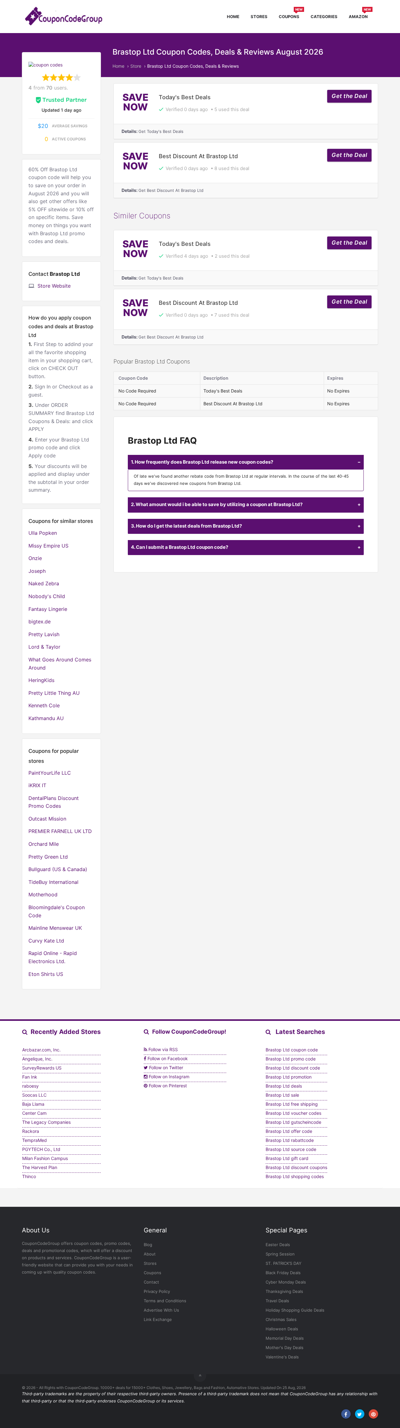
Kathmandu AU (46, 718)
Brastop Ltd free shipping (292, 1104)
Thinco (29, 1176)
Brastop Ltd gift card (287, 1158)
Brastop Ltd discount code (293, 1067)
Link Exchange (158, 1319)
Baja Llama (33, 1104)
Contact (151, 1281)
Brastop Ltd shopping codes (295, 1176)
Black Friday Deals (283, 1272)
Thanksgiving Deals (284, 1291)
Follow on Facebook (167, 1058)
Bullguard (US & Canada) (57, 869)
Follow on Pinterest (167, 1085)
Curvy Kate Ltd (46, 941)
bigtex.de (39, 621)
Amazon (360, 15)
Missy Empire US (48, 546)
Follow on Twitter (165, 1067)
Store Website (54, 286)
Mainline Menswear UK (55, 928)
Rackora (30, 1131)
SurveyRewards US (42, 1067)
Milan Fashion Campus (45, 1158)
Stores (259, 16)
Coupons (290, 15)
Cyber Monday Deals (286, 1281)
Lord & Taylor (44, 647)
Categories (324, 16)
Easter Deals (278, 1244)
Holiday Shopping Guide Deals (295, 1310)
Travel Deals (277, 1300)
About (150, 1253)
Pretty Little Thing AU (54, 693)
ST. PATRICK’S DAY (284, 1263)
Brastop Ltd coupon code (292, 1049)
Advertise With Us (161, 1310)
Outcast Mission (47, 819)
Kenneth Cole (44, 705)
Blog (148, 1244)
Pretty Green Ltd (48, 857)
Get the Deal (349, 96)
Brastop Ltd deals (284, 1086)
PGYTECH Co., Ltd (41, 1149)
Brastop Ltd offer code (289, 1131)
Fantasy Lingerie (47, 609)
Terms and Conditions (165, 1300)
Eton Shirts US (45, 974)
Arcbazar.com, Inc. (41, 1049)
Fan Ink (29, 1077)
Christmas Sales (281, 1319)
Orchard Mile (43, 844)
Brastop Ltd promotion (289, 1077)
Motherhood (43, 894)
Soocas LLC (34, 1095)
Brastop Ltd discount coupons (296, 1167)
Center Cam (34, 1113)
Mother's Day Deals (284, 1347)
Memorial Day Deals (285, 1338)
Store (135, 66)
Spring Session (280, 1253)
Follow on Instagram (168, 1076)
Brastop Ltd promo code (291, 1058)
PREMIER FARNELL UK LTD (60, 831)
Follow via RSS (162, 1049)
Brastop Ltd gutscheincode (293, 1122)
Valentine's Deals (282, 1356)
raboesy (30, 1086)
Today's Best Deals (185, 97)
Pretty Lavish (43, 634)
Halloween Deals (282, 1328)
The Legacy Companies (46, 1122)
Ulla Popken (42, 533)
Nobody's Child (46, 596)
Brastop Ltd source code (291, 1149)
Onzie (35, 558)
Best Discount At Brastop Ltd (198, 156)
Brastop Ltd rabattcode (290, 1140)
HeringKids (41, 680)
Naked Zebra (43, 583)
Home (233, 16)
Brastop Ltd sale (282, 1095)
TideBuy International (53, 882)
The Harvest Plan (39, 1167)
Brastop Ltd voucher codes (293, 1113)
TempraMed (34, 1140)
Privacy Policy (157, 1291)
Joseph (37, 571)
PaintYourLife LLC (49, 773)
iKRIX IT (37, 785)
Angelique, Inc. (37, 1058)
